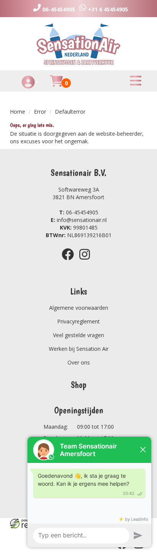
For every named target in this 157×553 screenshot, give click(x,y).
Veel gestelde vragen (78, 335)
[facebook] (70, 261)
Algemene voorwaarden (78, 307)
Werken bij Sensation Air (79, 348)
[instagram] (86, 261)
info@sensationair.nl (79, 219)
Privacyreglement (78, 321)
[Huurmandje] (56, 85)
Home (17, 111)
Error (40, 111)
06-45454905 (78, 212)
